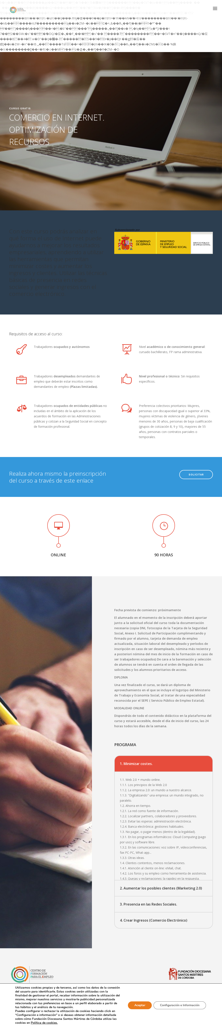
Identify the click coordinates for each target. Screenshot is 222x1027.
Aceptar (139, 1005)
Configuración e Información (179, 1005)
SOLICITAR (196, 474)
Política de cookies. (44, 1023)
